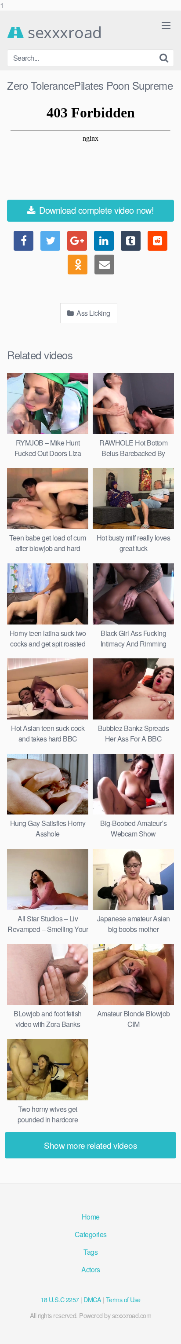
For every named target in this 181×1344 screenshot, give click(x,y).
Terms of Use (123, 1299)
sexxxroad (63, 32)
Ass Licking (92, 313)
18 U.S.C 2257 (59, 1299)
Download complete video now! (95, 210)
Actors (90, 1269)
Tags (90, 1252)
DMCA (92, 1299)
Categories (91, 1234)
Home (91, 1217)
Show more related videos (90, 1145)
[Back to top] (166, 1328)
